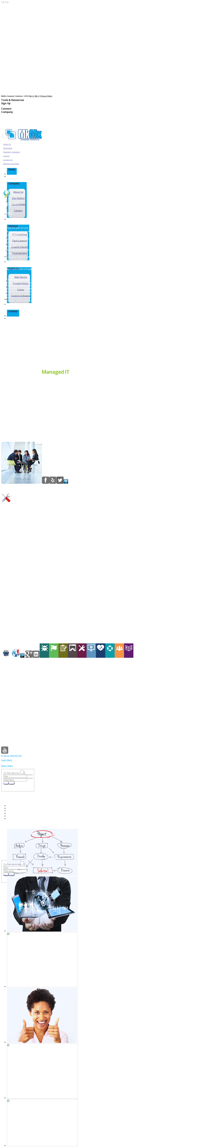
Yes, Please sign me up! (11, 773)
